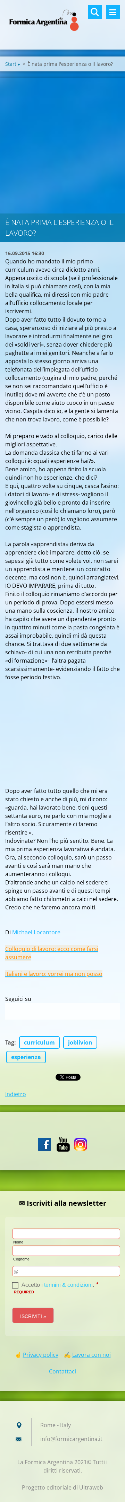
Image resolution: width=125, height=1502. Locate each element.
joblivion (80, 1042)
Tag (9, 1042)
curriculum (39, 1042)
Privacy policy (40, 1355)
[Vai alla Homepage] (62, 20)
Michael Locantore (36, 932)
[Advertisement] (62, 144)
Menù (113, 12)
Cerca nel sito (95, 12)
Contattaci (62, 1371)
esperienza (26, 1057)
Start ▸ (12, 64)
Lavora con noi (91, 1355)
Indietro (15, 1094)
